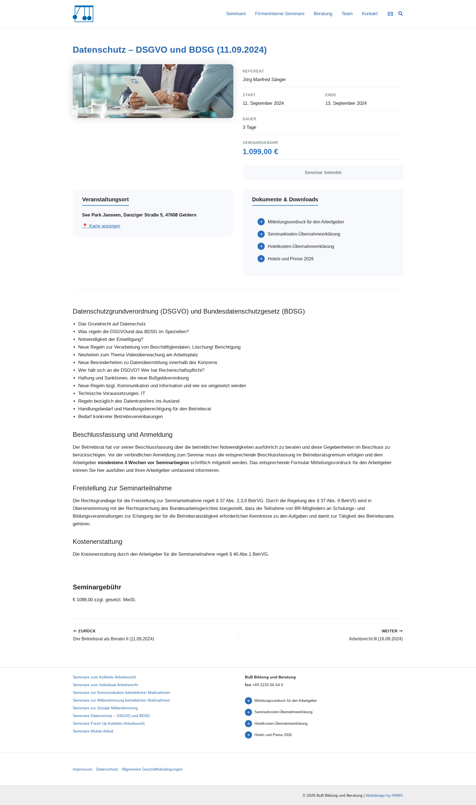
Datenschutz (107, 769)
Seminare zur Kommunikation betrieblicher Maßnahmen (121, 692)
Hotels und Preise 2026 (291, 258)
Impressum (82, 769)
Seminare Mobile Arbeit (93, 731)
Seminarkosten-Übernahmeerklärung (304, 233)
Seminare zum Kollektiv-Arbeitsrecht (104, 677)
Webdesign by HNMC (384, 795)
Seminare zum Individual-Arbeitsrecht (105, 685)
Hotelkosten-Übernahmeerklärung (301, 246)
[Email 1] (390, 13)
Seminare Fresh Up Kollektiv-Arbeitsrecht (109, 723)
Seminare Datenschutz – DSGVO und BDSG (111, 715)
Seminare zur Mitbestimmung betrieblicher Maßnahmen (121, 700)
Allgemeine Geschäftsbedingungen (152, 769)
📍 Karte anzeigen (101, 226)
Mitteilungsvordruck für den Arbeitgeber (306, 221)
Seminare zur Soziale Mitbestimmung (105, 708)
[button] (400, 14)
